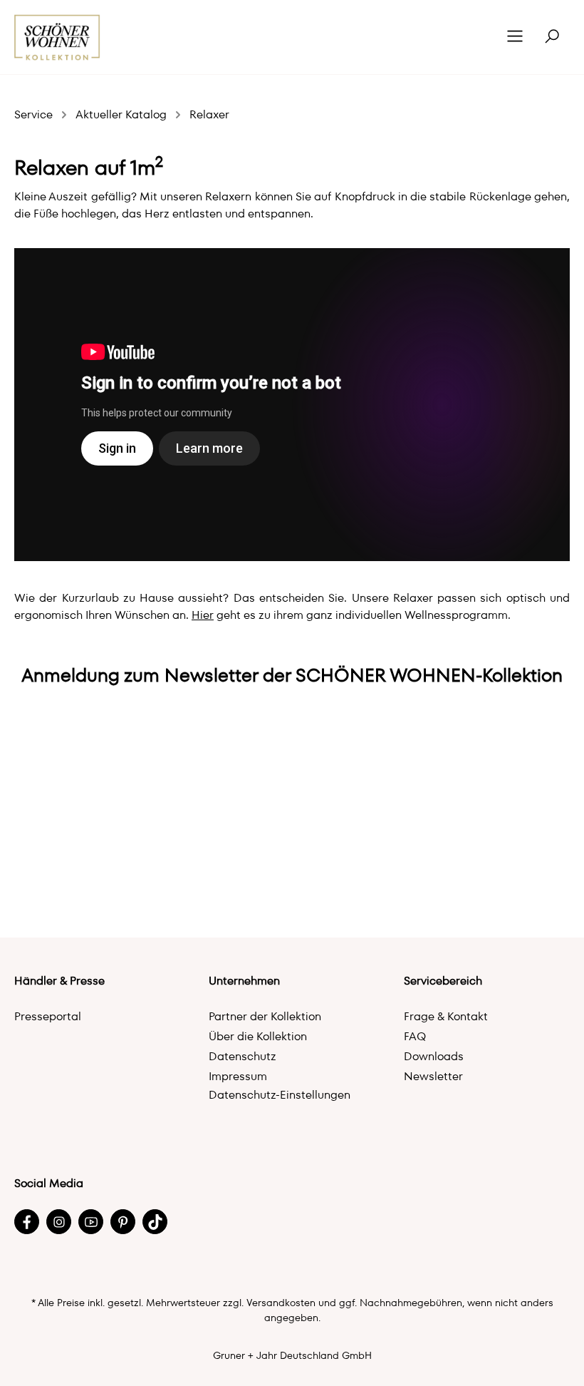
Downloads (434, 1056)
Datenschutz (242, 1056)
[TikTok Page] (154, 1221)
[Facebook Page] (26, 1221)
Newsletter (433, 1076)
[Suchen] (552, 37)
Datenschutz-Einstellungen (279, 1095)
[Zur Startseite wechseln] (57, 37)
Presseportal (47, 1016)
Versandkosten (281, 1302)
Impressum (238, 1076)
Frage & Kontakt (446, 1016)
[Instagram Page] (58, 1221)
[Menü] (515, 37)
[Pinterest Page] (122, 1221)
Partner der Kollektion (265, 1016)
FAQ (415, 1036)
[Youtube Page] (90, 1221)
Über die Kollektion (258, 1036)
